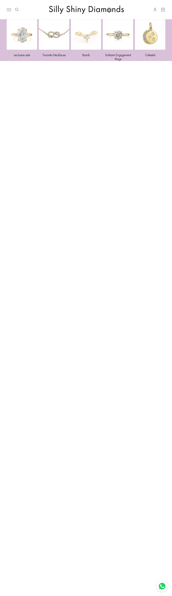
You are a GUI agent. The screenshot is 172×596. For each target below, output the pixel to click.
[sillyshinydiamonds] (86, 9)
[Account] (155, 9)
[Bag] (163, 9)
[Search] (17, 9)
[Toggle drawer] (9, 9)
